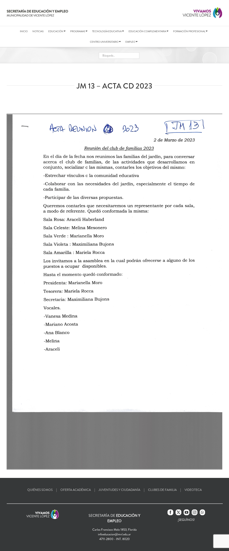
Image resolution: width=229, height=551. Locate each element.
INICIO (24, 31)
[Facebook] (170, 512)
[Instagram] (194, 512)
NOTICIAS (38, 31)
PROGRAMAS (78, 31)
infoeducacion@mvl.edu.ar (114, 534)
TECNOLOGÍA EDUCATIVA (107, 31)
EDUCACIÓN (56, 31)
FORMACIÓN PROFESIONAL (189, 31)
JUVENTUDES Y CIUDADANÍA (119, 490)
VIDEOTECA (193, 490)
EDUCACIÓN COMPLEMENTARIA (148, 31)
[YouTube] (186, 512)
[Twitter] (178, 512)
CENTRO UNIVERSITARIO (104, 42)
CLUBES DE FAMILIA (162, 490)
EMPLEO (130, 42)
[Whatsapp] (202, 512)
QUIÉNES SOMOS (40, 490)
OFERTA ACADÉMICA (75, 490)
